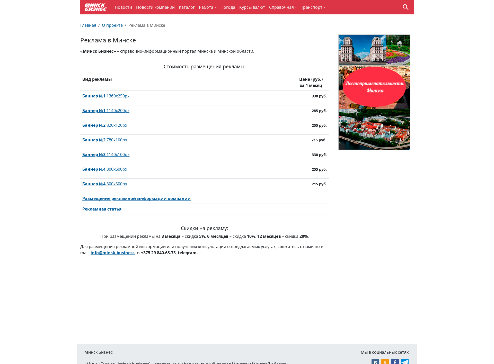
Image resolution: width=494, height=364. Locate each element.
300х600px (104, 169)
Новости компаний (155, 7)
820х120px (104, 125)
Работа (206, 7)
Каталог (187, 7)
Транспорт (311, 7)
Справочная (281, 7)
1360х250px (105, 96)
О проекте (112, 25)
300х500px (104, 184)
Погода (227, 7)
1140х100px (105, 154)
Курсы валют (252, 7)
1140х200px (105, 110)
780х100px (104, 140)
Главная (88, 25)
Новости (123, 7)
